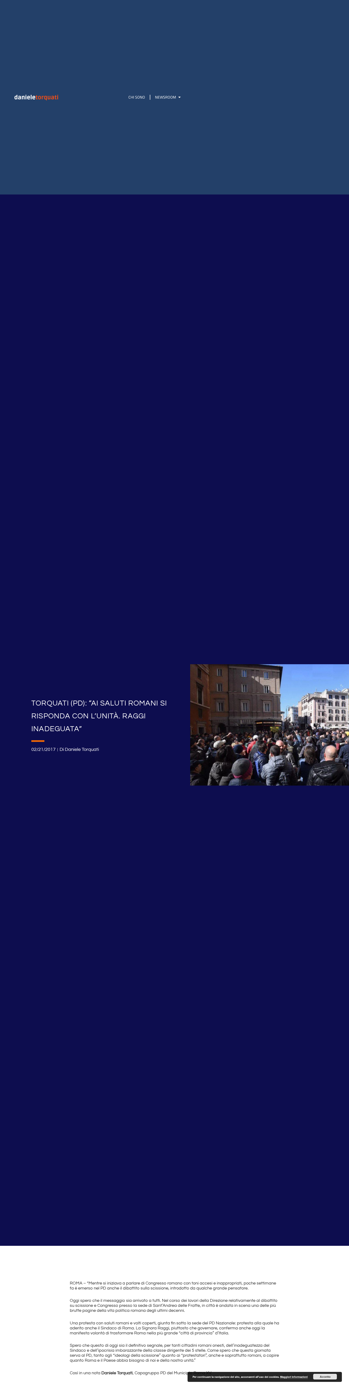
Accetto (325, 1377)
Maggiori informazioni (294, 1377)
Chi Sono (136, 97)
